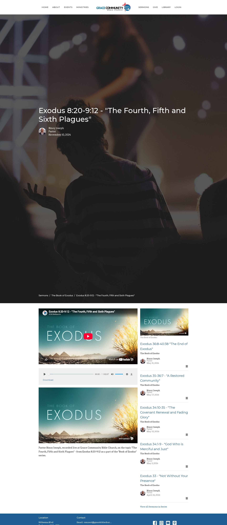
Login (178, 7)
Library (166, 7)
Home (45, 7)
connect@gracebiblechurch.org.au (98, 522)
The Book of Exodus (62, 295)
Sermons (143, 7)
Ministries (82, 7)
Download (48, 380)
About (56, 7)
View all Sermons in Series (153, 507)
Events (68, 7)
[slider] (71, 374)
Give (155, 7)
